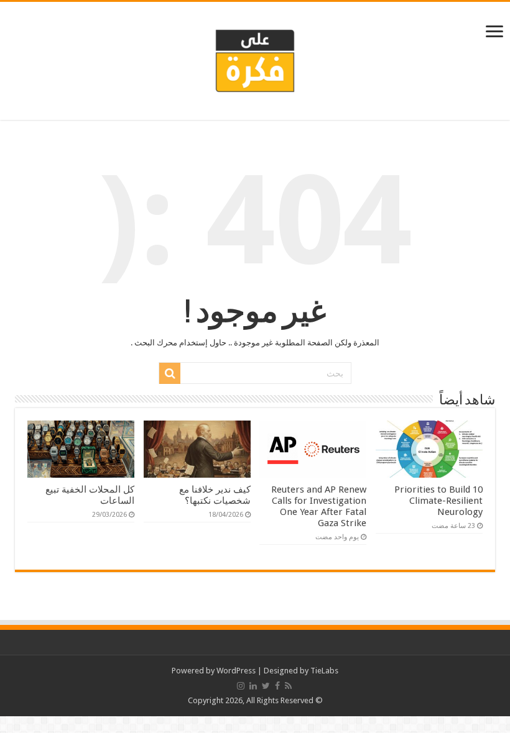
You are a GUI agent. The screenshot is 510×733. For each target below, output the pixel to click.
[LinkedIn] (253, 685)
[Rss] (288, 685)
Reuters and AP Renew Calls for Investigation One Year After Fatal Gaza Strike (318, 506)
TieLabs (324, 670)
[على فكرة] (255, 58)
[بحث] (169, 373)
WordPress (236, 670)
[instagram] (241, 685)
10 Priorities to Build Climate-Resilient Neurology (438, 500)
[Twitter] (266, 685)
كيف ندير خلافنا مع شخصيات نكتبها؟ (215, 495)
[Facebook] (277, 685)
